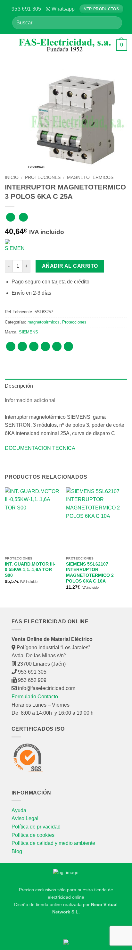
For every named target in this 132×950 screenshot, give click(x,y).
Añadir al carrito (70, 266)
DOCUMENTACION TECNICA (40, 448)
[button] (9, 45)
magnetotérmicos (90, 177)
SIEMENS (28, 332)
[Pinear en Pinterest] (57, 346)
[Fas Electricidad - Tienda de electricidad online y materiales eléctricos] (65, 45)
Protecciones (43, 177)
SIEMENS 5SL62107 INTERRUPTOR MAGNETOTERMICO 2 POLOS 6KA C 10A (90, 573)
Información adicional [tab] (30, 400)
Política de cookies (33, 835)
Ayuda (19, 810)
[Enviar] (115, 22)
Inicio (12, 177)
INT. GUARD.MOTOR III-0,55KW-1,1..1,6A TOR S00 (30, 570)
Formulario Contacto (35, 696)
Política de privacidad (36, 826)
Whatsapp (63, 9)
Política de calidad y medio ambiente (53, 843)
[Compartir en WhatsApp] (10, 346)
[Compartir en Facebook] (22, 346)
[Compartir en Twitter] (34, 346)
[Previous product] (23, 217)
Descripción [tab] (19, 386)
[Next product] (10, 217)
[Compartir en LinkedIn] (68, 346)
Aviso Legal (25, 818)
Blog (17, 851)
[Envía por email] (45, 346)
